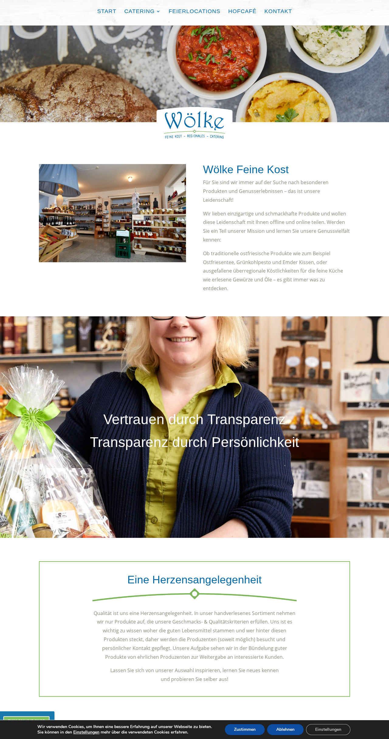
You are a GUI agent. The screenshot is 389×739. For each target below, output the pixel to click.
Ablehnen (285, 729)
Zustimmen (245, 729)
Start (106, 11)
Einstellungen (86, 732)
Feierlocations (194, 11)
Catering (139, 11)
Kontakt (278, 11)
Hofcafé (242, 11)
